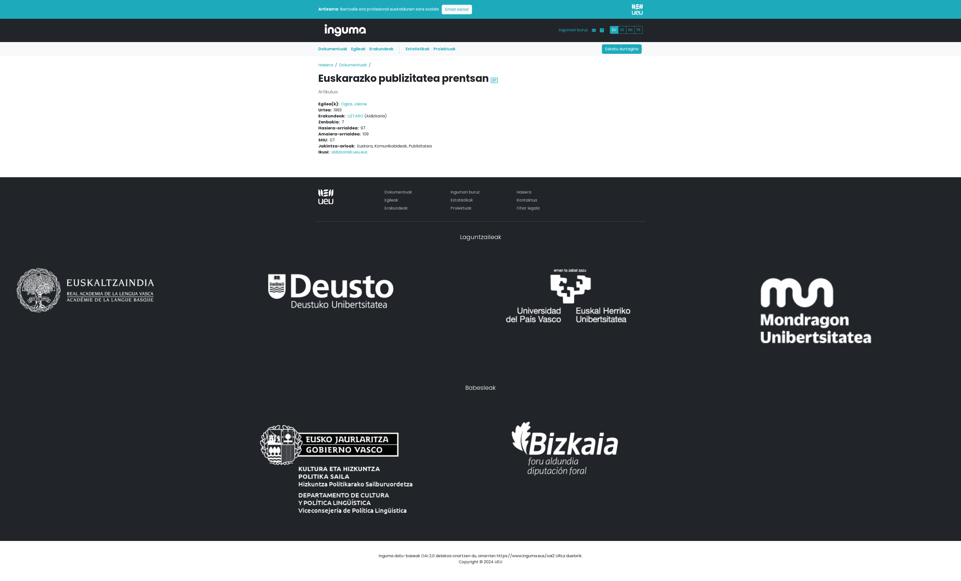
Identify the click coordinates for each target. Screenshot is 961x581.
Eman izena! (457, 9)
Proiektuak (444, 49)
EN (630, 29)
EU (614, 29)
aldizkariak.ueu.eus (349, 152)
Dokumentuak (332, 49)
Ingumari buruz (573, 30)
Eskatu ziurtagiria (621, 49)
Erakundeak (381, 49)
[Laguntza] (602, 30)
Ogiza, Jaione (354, 104)
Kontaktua (527, 200)
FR (638, 29)
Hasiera (325, 65)
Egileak (358, 49)
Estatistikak (417, 49)
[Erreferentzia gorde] (494, 80)
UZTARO (355, 116)
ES (622, 29)
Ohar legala (528, 208)
